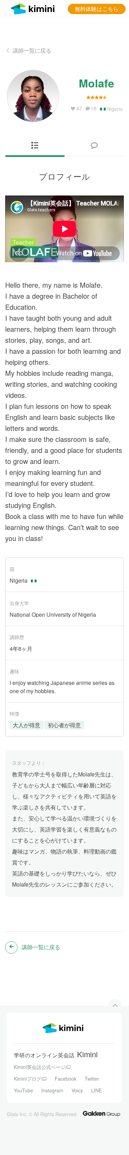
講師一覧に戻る (32, 50)
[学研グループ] (101, 1113)
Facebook (65, 1078)
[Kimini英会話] (34, 8)
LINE (96, 1090)
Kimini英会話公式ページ (39, 1066)
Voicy (77, 1090)
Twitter (92, 1078)
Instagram (52, 1090)
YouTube (23, 1090)
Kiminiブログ (27, 1078)
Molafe (96, 83)
